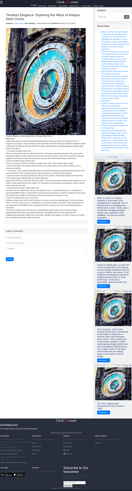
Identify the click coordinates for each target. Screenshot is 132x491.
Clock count (67, 2)
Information (5, 436)
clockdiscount (127, 160)
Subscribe (68, 486)
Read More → (103, 222)
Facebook (68, 443)
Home (34, 443)
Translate (35, 468)
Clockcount (66, 420)
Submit (9, 259)
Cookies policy (11, 454)
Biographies (36, 450)
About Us (98, 443)
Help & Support (101, 436)
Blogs (34, 454)
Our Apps (4, 468)
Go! (126, 17)
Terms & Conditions (8, 450)
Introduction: (105, 101)
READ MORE (113, 157)
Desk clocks (18, 23)
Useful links (36, 436)
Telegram (68, 454)
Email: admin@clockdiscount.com (14, 462)
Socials (66, 436)
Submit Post (36, 446)
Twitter (67, 450)
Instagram (69, 446)
